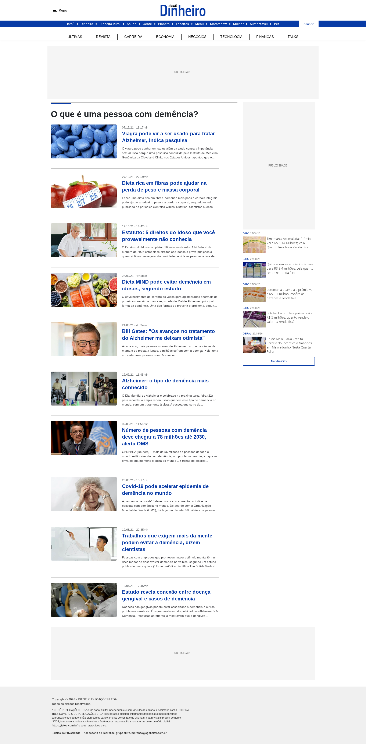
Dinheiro (87, 24)
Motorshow (218, 24)
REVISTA (103, 37)
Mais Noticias (279, 361)
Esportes (182, 24)
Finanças (265, 37)
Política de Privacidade (66, 732)
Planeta (164, 24)
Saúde (131, 24)
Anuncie (309, 24)
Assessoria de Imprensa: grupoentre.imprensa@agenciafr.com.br (125, 732)
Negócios (197, 37)
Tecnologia (231, 37)
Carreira (133, 37)
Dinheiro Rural (110, 24)
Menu (199, 24)
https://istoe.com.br (65, 725)
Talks (293, 37)
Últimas (75, 37)
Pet (276, 24)
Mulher (238, 24)
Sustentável (259, 24)
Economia (165, 37)
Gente (147, 24)
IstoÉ (70, 24)
